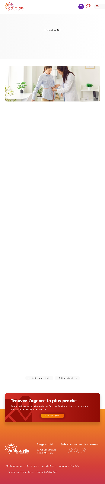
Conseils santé (52, 30)
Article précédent (40, 378)
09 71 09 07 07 (81, 6)
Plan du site (31, 466)
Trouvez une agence (52, 416)
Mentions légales (14, 466)
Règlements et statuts (68, 466)
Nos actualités (47, 466)
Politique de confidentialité (20, 472)
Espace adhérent (88, 6)
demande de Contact (46, 472)
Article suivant (66, 378)
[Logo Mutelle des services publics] (17, 452)
